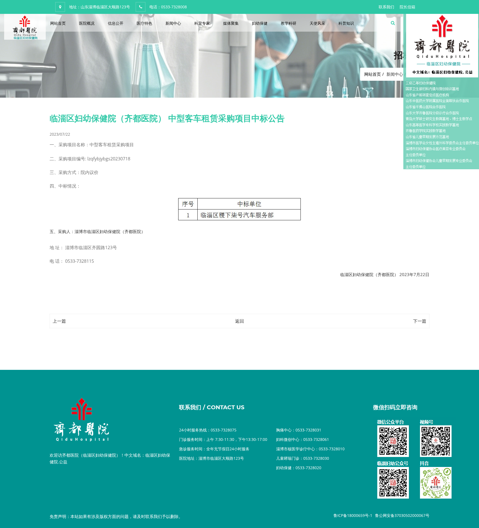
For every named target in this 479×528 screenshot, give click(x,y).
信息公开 (115, 23)
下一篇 (419, 321)
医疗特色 (144, 23)
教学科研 (288, 23)
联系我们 (386, 6)
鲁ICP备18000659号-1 (352, 515)
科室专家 (202, 23)
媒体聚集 (231, 23)
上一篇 (59, 321)
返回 (239, 321)
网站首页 (58, 23)
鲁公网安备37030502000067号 (402, 515)
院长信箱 (407, 6)
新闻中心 (173, 23)
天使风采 (317, 23)
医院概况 (87, 23)
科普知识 (346, 23)
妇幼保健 (259, 23)
